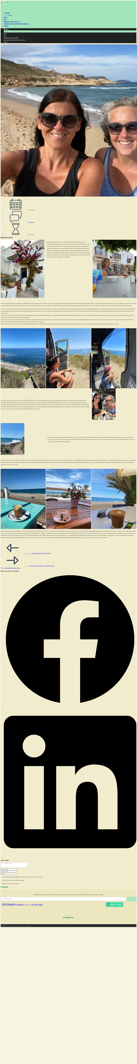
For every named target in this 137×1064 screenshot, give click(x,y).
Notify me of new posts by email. (11, 883)
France (29, 904)
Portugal (34, 904)
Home (5, 33)
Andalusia (13, 568)
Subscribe (131, 899)
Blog (5, 35)
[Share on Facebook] (70, 705)
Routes (5, 42)
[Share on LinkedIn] (70, 857)
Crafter (26, 904)
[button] (23, 358)
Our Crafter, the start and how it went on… (15, 40)
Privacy (5, 924)
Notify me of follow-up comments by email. (14, 880)
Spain (18, 568)
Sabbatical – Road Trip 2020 (11, 38)
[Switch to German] (9, 15)
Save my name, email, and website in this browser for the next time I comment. (23, 877)
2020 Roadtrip (7, 568)
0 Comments (31, 222)
